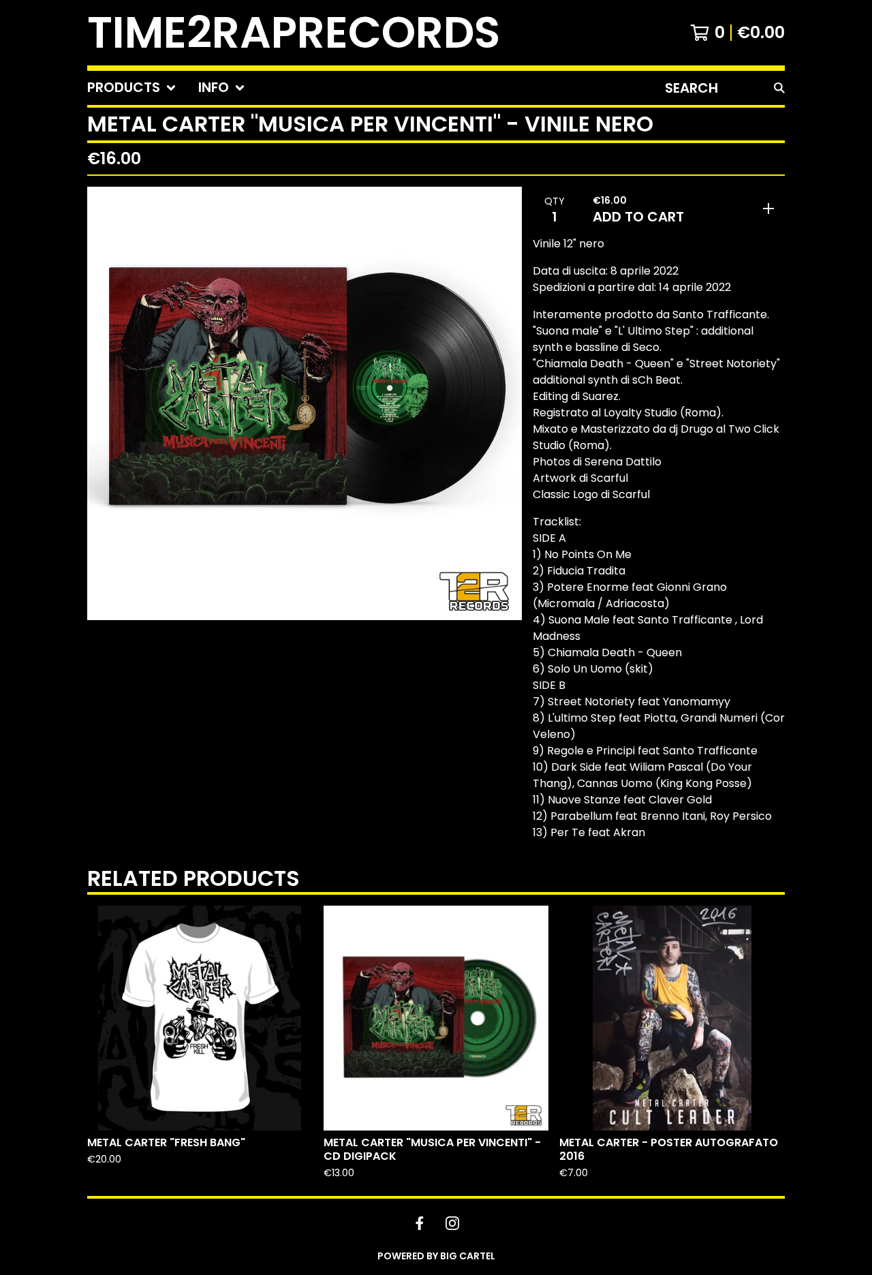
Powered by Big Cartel (436, 1256)
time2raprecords (293, 33)
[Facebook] (419, 1223)
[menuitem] (131, 88)
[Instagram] (452, 1223)
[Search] (779, 88)
